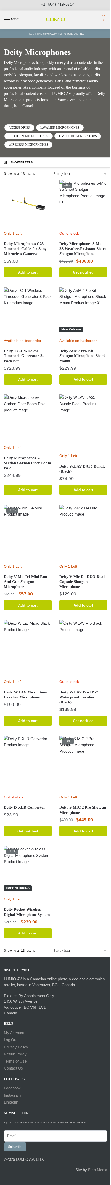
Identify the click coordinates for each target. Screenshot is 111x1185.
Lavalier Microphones (60, 127)
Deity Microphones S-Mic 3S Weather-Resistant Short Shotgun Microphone (82, 249)
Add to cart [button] (28, 272)
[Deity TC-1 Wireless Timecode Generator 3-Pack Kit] (28, 311)
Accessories (19, 127)
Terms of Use (15, 1061)
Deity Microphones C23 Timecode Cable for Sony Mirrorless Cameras (25, 249)
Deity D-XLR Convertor (24, 807)
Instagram (12, 1095)
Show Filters (22, 162)
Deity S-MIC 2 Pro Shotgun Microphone (82, 810)
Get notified (83, 272)
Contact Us (13, 1068)
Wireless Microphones (28, 144)
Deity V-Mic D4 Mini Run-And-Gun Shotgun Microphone (26, 582)
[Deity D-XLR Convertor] (28, 764)
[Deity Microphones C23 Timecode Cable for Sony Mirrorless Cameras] (28, 204)
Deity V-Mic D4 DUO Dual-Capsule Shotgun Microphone (82, 582)
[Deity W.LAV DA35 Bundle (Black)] (83, 422)
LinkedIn (11, 1102)
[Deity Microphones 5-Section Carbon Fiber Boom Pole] (28, 418)
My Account (14, 1033)
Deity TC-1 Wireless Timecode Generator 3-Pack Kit (24, 356)
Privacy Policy (16, 1047)
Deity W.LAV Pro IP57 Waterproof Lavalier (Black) (78, 697)
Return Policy (15, 1054)
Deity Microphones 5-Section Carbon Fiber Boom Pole (27, 463)
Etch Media (97, 1169)
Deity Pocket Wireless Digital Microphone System (27, 912)
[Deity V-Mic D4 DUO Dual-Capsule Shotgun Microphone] (83, 533)
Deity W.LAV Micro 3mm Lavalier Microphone (25, 694)
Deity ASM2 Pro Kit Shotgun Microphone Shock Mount (82, 356)
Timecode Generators (78, 136)
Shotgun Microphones (29, 136)
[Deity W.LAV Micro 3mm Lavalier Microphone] (28, 648)
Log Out (10, 1040)
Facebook (12, 1088)
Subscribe (15, 1147)
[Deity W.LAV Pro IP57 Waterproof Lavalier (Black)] (83, 648)
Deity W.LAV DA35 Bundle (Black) (82, 469)
